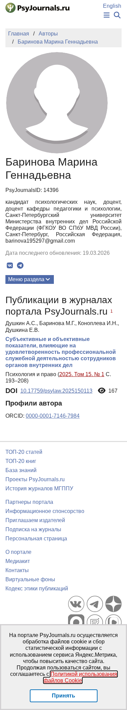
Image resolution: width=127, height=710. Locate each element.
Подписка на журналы (33, 529)
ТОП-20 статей (23, 452)
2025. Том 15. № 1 (81, 374)
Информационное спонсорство (44, 511)
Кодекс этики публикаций (36, 588)
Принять (63, 696)
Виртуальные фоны (30, 579)
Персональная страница (36, 538)
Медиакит (17, 561)
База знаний (21, 470)
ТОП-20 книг (20, 461)
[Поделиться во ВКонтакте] (9, 265)
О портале (18, 552)
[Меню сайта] (107, 15)
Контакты (17, 570)
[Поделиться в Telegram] (20, 265)
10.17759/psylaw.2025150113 (56, 391)
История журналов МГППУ (39, 488)
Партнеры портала (29, 502)
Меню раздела (26, 279)
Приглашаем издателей (35, 520)
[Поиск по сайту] (117, 15)
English (112, 6)
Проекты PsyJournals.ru (35, 479)
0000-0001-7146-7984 (53, 416)
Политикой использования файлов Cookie (80, 677)
